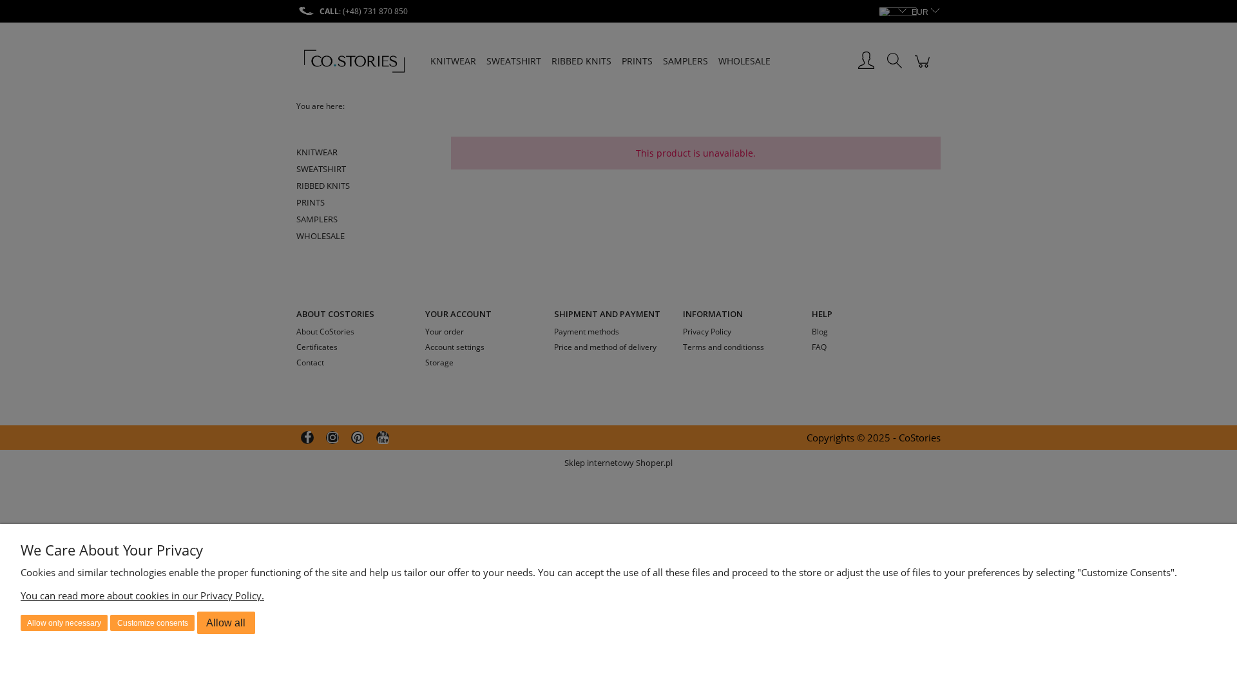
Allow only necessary (64, 623)
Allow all (225, 622)
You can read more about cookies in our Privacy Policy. (142, 595)
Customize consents (152, 623)
